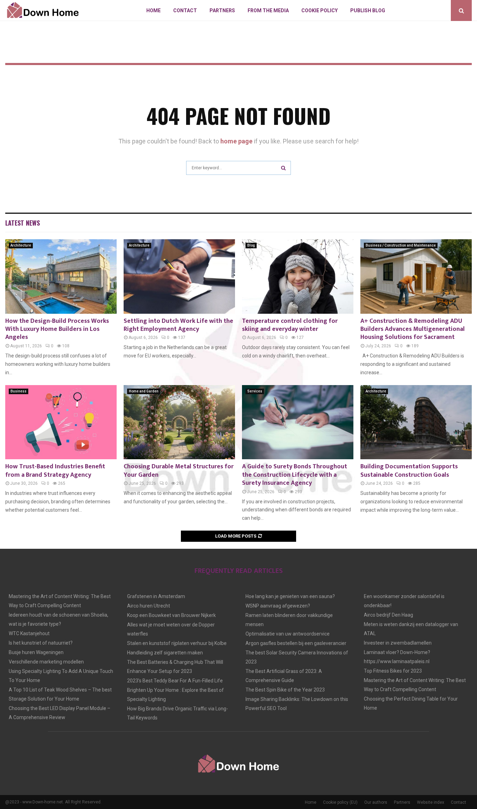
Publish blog (367, 10)
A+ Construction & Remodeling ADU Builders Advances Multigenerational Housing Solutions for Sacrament (412, 329)
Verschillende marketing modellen (46, 662)
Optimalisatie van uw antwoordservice (287, 634)
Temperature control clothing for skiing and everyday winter (290, 325)
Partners (222, 10)
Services (254, 391)
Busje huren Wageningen (36, 652)
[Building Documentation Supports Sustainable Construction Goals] (416, 422)
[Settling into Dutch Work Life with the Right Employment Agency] (179, 276)
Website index (430, 802)
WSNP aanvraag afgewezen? (277, 606)
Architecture (20, 245)
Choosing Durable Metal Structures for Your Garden (179, 470)
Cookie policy (319, 10)
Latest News (22, 222)
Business (18, 391)
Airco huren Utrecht (148, 606)
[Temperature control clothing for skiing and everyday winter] (297, 276)
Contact (185, 10)
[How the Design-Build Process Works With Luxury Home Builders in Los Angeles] (61, 276)
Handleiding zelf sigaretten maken (165, 652)
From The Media (268, 10)
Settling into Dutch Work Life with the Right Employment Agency (178, 325)
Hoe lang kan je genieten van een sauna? (290, 596)
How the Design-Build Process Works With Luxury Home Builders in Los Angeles (57, 329)
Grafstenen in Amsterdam (156, 596)
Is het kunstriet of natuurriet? (41, 643)
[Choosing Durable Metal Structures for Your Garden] (179, 422)
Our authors (375, 802)
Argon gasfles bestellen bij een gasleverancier (295, 643)
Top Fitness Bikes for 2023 (393, 671)
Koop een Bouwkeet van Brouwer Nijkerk (171, 615)
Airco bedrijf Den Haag (388, 615)
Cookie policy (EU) (340, 802)
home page (236, 141)
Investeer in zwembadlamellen (398, 643)
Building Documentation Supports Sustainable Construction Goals (409, 470)
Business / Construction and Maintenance (401, 245)
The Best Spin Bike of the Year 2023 (285, 690)
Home (153, 10)
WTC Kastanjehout (29, 633)
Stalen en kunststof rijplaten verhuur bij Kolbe (177, 643)
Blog (251, 245)
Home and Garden (144, 391)
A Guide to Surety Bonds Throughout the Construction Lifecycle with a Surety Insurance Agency (294, 474)
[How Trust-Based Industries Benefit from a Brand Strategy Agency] (61, 422)
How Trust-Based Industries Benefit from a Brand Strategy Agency (55, 470)
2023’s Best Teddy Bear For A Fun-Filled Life (175, 680)
